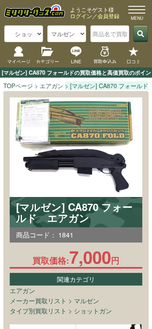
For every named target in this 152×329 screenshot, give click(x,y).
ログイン (81, 16)
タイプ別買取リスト (38, 310)
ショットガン (93, 310)
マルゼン (86, 300)
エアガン (22, 290)
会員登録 (108, 16)
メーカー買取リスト (38, 300)
